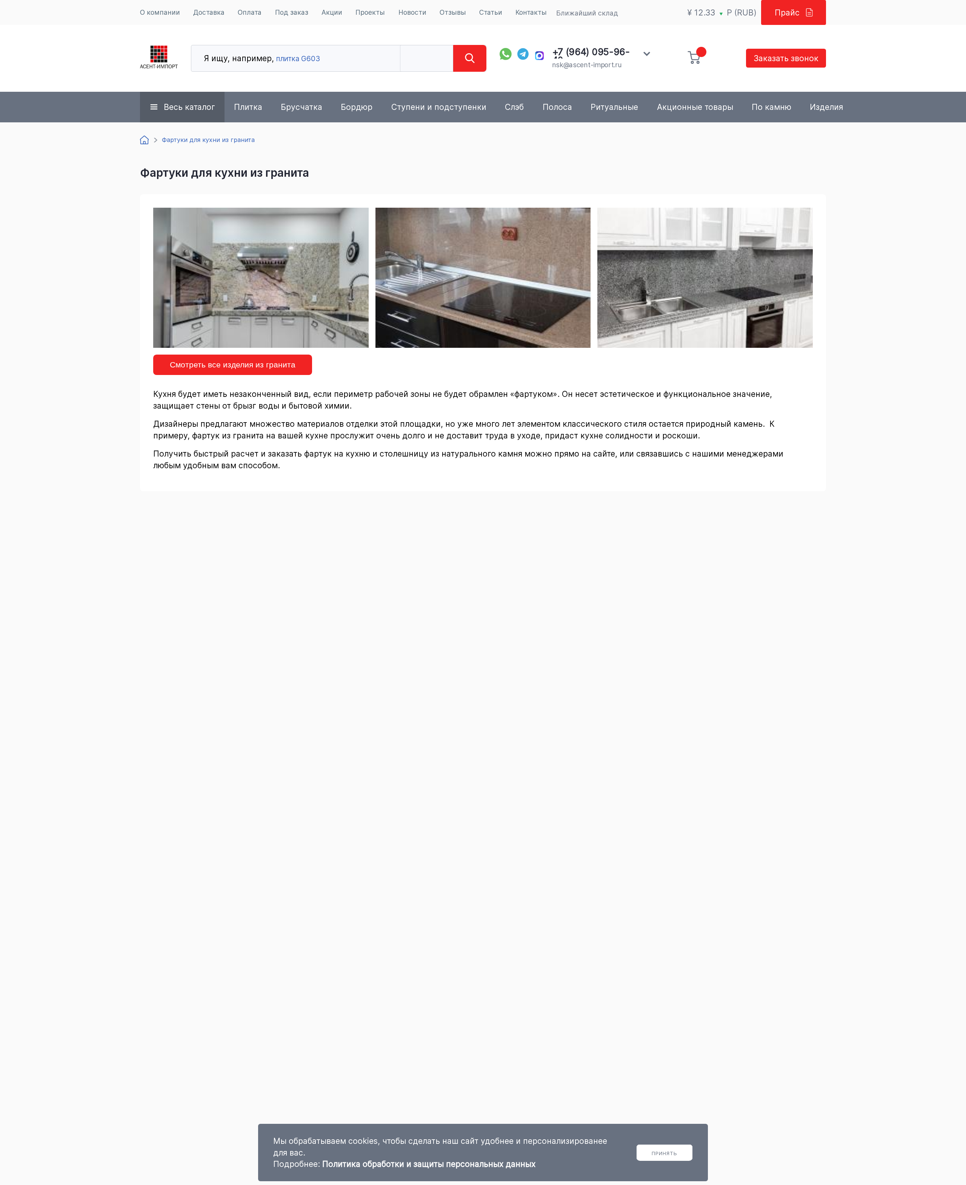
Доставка (209, 12)
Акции (331, 12)
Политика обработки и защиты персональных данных (428, 1164)
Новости (412, 12)
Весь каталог (189, 107)
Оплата (249, 12)
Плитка (248, 107)
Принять (664, 1153)
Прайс (787, 12)
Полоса (557, 107)
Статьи (490, 12)
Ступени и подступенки (438, 107)
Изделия (826, 107)
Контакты (531, 12)
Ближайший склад (587, 13)
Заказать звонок (786, 58)
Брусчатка (301, 107)
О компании (160, 12)
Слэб (514, 107)
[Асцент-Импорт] (159, 58)
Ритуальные (614, 107)
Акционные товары (695, 107)
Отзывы (453, 12)
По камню (771, 107)
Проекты (370, 12)
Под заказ (291, 12)
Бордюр (356, 107)
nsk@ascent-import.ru (587, 65)
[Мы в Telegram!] (523, 54)
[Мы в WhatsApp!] (506, 54)
